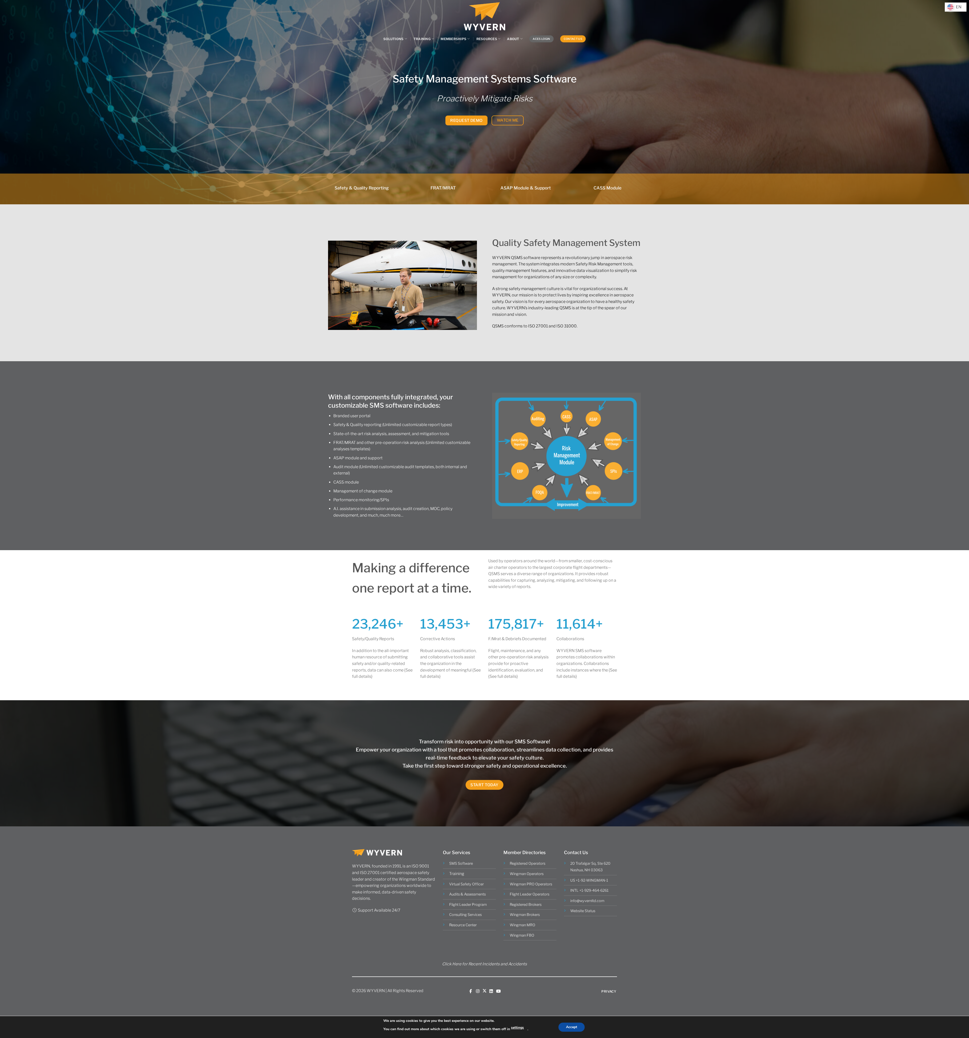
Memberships (453, 39)
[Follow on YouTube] (498, 991)
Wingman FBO (522, 935)
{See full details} (503, 676)
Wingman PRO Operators (531, 884)
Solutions (393, 39)
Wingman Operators (527, 874)
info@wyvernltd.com (587, 901)
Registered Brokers (526, 904)
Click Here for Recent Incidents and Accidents (484, 964)
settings (517, 1027)
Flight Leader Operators (529, 894)
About (513, 39)
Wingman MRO (522, 925)
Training (422, 39)
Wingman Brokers (525, 914)
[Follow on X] (484, 991)
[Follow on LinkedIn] (491, 991)
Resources (486, 39)
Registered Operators (527, 863)
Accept (571, 1027)
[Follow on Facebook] (470, 991)
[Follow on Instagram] (477, 991)
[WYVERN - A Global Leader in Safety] (484, 16)
